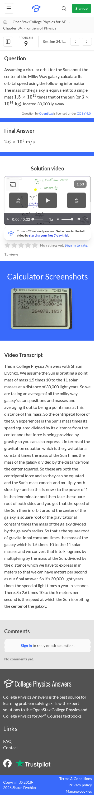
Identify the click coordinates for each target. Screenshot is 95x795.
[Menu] (9, 8)
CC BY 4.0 (84, 113)
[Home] (5, 22)
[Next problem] (87, 42)
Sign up (81, 8)
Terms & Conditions (75, 778)
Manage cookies (79, 791)
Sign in (26, 645)
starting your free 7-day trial (48, 235)
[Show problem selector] (8, 42)
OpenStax (46, 113)
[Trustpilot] (33, 763)
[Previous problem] (75, 42)
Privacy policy (80, 785)
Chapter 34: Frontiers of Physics (29, 28)
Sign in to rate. (76, 245)
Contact (10, 747)
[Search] (64, 8)
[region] (47, 200)
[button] (18, 200)
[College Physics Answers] (36, 8)
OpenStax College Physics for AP (39, 21)
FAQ (7, 741)
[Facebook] (7, 763)
